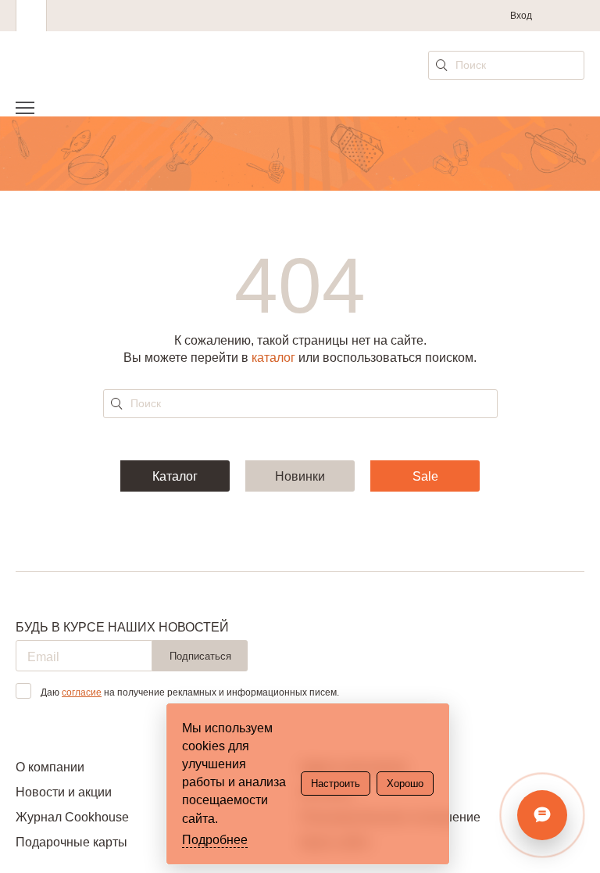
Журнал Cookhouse (72, 817)
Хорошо (405, 783)
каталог (273, 357)
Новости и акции (64, 792)
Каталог (175, 476)
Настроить (335, 783)
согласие (82, 692)
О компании (50, 767)
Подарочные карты (71, 842)
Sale (425, 476)
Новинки (300, 476)
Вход (521, 15)
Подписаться (200, 656)
